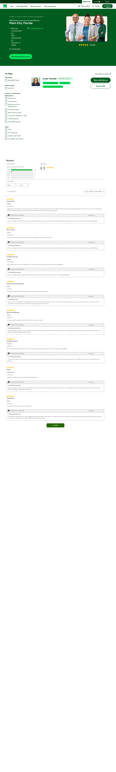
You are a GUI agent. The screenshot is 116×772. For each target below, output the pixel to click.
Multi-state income (14, 112)
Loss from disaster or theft (17, 115)
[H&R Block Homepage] (87, 1)
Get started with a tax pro (20, 56)
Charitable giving (14, 122)
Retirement (12, 98)
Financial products (22, 6)
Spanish (11, 88)
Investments (12, 101)
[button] (107, 6)
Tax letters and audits (15, 139)
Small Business (13, 119)
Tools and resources (50, 6)
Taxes (11, 6)
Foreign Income (13, 109)
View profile (100, 86)
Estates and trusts (14, 136)
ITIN (9, 129)
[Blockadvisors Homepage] (97, 1)
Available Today (13, 80)
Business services (36, 6)
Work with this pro (100, 80)
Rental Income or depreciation (14, 105)
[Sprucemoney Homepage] (107, 1)
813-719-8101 (16, 49)
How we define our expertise (102, 73)
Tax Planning (12, 133)
